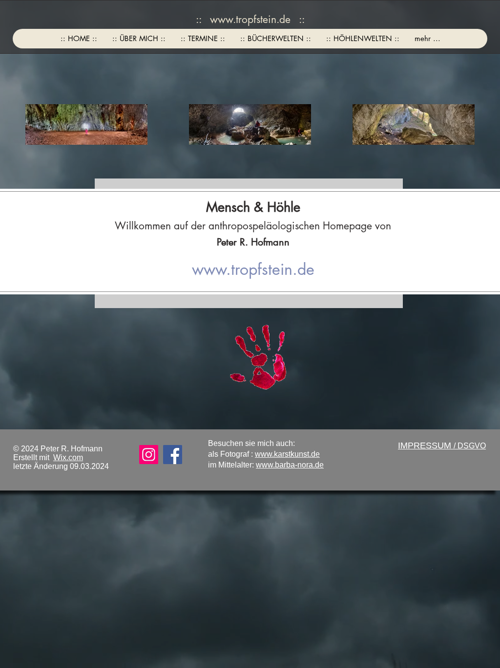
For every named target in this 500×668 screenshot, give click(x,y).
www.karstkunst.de (287, 454)
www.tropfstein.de (250, 19)
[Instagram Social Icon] (148, 454)
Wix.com (68, 457)
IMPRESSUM (426, 445)
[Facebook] (172, 454)
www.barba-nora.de (290, 465)
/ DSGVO (470, 446)
